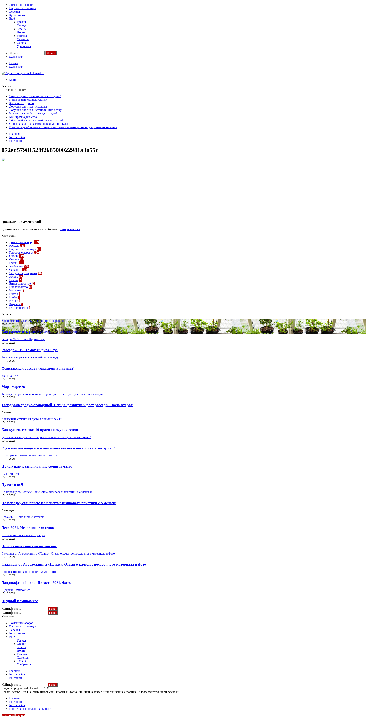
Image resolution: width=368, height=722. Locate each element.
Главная (14, 133)
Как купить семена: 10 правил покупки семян (40, 430)
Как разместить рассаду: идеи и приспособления (42, 332)
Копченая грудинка (21, 103)
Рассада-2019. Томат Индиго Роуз (30, 350)
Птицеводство (18, 307)
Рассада (22, 35)
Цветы (13, 294)
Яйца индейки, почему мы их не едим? (35, 96)
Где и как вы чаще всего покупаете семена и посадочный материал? (58, 448)
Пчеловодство (18, 287)
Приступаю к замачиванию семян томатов (37, 466)
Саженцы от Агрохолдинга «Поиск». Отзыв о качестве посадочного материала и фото (74, 564)
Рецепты (15, 304)
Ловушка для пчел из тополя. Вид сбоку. (35, 110)
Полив (21, 32)
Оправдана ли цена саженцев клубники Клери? (40, 123)
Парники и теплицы (22, 8)
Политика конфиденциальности (30, 708)
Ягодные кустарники (23, 273)
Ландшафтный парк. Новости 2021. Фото (36, 583)
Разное (13, 300)
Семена (22, 42)
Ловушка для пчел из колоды (28, 106)
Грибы (13, 297)
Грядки (21, 22)
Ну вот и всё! (12, 485)
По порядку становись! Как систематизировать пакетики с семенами (59, 503)
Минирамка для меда (23, 117)
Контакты (15, 140)
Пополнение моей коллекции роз (29, 546)
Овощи (21, 25)
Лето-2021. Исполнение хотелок (28, 528)
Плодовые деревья (21, 252)
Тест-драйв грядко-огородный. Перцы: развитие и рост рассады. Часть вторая (67, 405)
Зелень (21, 28)
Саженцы (23, 39)
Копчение (15, 290)
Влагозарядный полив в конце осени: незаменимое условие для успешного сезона (63, 127)
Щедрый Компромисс (20, 601)
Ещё (12, 18)
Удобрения (24, 46)
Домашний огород (21, 4)
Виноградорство (20, 283)
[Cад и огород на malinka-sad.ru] (23, 73)
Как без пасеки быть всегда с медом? (33, 113)
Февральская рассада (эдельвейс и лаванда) (38, 368)
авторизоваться (70, 229)
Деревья (14, 11)
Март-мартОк (13, 386)
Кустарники (17, 15)
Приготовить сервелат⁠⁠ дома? (28, 99)
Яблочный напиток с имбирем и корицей (36, 120)
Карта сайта (17, 137)
